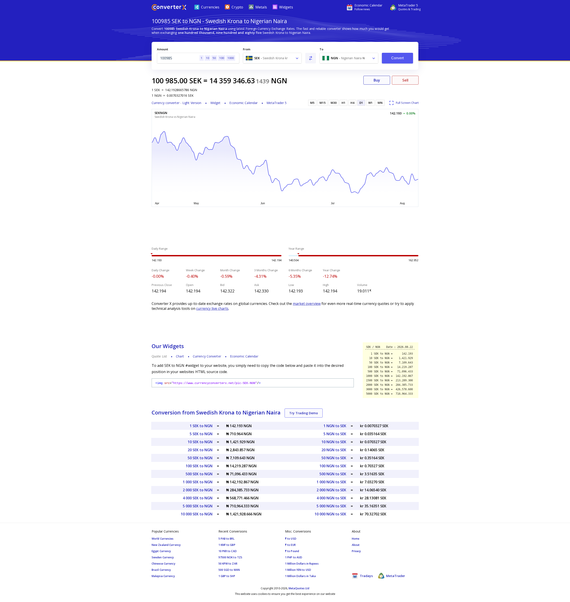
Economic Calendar (243, 103)
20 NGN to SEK (334, 449)
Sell (405, 80)
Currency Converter (207, 356)
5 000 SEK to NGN (197, 506)
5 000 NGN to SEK (331, 506)
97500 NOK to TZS (230, 557)
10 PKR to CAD (227, 551)
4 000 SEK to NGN (197, 498)
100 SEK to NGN (199, 465)
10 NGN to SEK (334, 441)
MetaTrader (395, 576)
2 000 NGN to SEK (331, 490)
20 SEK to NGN (200, 449)
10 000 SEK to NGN (196, 514)
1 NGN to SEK (335, 425)
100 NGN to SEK (333, 465)
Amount (162, 49)
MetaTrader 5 (277, 103)
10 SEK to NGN (200, 441)
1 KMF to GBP (226, 545)
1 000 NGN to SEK (331, 482)
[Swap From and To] (310, 58)
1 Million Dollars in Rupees (302, 563)
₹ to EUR (290, 545)
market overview (307, 303)
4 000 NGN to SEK (331, 498)
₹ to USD (290, 539)
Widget (215, 103)
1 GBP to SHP (226, 576)
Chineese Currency (163, 563)
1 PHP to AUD (293, 557)
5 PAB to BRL (226, 539)
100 (221, 58)
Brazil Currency (161, 570)
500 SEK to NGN (199, 473)
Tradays (366, 576)
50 (214, 58)
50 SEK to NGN (200, 457)
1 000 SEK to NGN (197, 482)
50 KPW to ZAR (227, 563)
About (356, 545)
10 (207, 58)
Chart (180, 356)
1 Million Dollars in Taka (300, 576)
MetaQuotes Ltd (299, 588)
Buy (377, 80)
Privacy (356, 551)
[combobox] (272, 58)
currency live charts (212, 308)
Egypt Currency (161, 551)
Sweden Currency (163, 557)
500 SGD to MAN (229, 570)
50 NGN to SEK (334, 457)
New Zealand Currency (166, 545)
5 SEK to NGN (201, 433)
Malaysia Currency (163, 576)
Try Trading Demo (303, 413)
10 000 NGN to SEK (330, 514)
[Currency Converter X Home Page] (169, 8)
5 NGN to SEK (335, 433)
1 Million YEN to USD (298, 570)
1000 (231, 58)
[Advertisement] (118, 106)
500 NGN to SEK (333, 473)
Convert (397, 58)
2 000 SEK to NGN (197, 490)
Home (355, 539)
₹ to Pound (292, 551)
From (246, 49)
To (321, 49)
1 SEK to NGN (201, 425)
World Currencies (163, 539)
